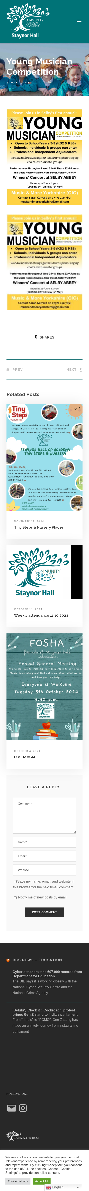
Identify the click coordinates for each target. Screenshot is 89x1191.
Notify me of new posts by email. (42, 897)
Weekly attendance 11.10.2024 (41, 615)
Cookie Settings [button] (18, 1181)
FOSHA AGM (24, 757)
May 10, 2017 (20, 82)
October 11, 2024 (28, 609)
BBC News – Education (37, 960)
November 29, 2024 (29, 521)
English (57, 1187)
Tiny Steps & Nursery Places (39, 527)
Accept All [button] (41, 1181)
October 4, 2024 (27, 751)
